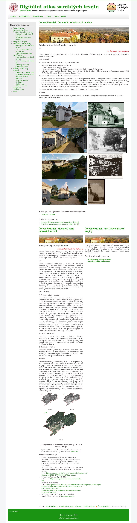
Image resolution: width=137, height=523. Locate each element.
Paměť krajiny (17, 55)
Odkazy (48, 16)
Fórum (56, 16)
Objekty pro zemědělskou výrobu (25, 46)
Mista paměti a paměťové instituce (25, 58)
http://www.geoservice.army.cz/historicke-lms (62, 480)
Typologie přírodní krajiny (25, 72)
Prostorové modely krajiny (22, 32)
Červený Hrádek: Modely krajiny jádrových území (56, 230)
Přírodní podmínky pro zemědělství (24, 50)
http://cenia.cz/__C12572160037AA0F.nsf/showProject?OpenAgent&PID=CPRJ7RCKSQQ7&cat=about (65, 474)
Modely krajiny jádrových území (24, 35)
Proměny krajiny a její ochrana (20, 69)
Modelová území (24, 16)
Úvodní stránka (18, 28)
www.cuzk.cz (75, 451)
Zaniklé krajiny (38, 16)
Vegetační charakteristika (25, 74)
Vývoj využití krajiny (20, 41)
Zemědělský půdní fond (24, 53)
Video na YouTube (48, 214)
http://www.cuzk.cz (68, 496)
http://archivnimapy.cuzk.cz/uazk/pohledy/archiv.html (60, 222)
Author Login (13, 511)
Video (15, 91)
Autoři (63, 16)
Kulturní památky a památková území (22, 66)
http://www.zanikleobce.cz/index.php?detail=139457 (60, 224)
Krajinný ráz (20, 84)
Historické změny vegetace (22, 77)
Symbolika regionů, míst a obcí (25, 62)
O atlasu (13, 16)
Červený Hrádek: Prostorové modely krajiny (104, 230)
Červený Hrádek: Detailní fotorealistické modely (65, 22)
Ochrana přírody (21, 86)
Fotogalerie (17, 88)
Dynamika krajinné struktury (22, 81)
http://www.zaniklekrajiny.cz (68, 518)
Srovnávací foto (18, 90)
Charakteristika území (20, 30)
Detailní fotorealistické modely (23, 39)
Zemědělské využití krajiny (22, 43)
